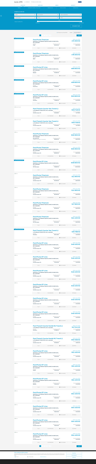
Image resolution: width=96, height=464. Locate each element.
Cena (59, 20)
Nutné (17, 456)
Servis (56, 5)
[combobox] (25, 15)
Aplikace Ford (75, 7)
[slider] (37, 21)
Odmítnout (74, 457)
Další (79, 35)
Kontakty (73, 5)
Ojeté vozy (40, 5)
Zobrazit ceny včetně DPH (62, 32)
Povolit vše (74, 453)
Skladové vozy (50, 7)
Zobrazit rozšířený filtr (19, 21)
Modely (19, 7)
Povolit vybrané (74, 455)
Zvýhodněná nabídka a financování (34, 7)
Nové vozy (23, 5)
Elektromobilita (63, 7)
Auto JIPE (18, 2)
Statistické (31, 456)
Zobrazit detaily (43, 456)
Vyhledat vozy (76, 26)
